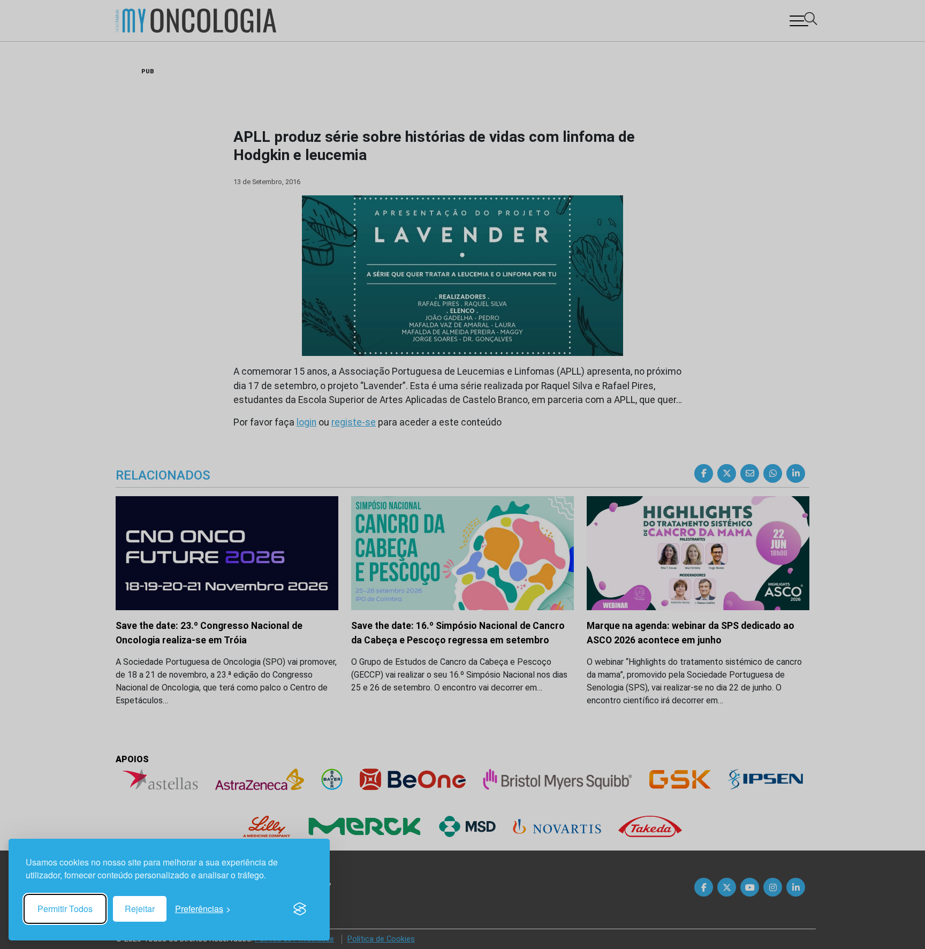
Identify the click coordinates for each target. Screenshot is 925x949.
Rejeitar (140, 908)
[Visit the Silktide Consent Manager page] (300, 909)
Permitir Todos (65, 908)
